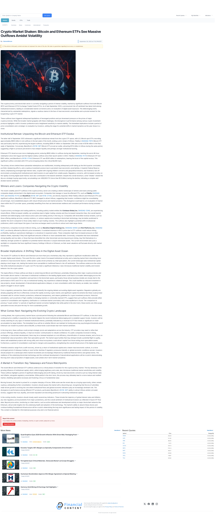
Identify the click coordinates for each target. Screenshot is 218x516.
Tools (28, 20)
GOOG (124, 445)
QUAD (48, 441)
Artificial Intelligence (37, 441)
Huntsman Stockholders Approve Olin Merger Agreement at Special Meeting (49, 474)
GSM (34, 468)
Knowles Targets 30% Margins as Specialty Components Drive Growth (47, 448)
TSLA (124, 458)
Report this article (9, 424)
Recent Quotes (180, 15)
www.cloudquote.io (113, 503)
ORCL (124, 455)
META (124, 448)
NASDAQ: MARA (71, 228)
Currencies (28, 25)
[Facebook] (148, 506)
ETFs (21, 20)
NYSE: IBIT (37, 146)
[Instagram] (156, 506)
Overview (13, 25)
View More (117, 430)
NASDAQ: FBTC (87, 141)
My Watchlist (194, 15)
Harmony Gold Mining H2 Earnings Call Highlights (39, 487)
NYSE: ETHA (27, 158)
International (36, 25)
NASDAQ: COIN (84, 210)
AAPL (124, 438)
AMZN (124, 435)
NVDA (124, 453)
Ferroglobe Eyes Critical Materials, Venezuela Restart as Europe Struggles (48, 461)
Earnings (35, 494)
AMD (124, 440)
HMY (44, 494)
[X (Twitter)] (144, 506)
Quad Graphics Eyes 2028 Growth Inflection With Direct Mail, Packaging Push (50, 435)
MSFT (124, 450)
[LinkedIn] (152, 506)
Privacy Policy (108, 506)
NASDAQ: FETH (81, 156)
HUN (34, 481)
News (20, 25)
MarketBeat (25, 441)
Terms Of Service (119, 506)
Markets (5, 20)
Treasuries (46, 25)
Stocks (13, 20)
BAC (124, 443)
